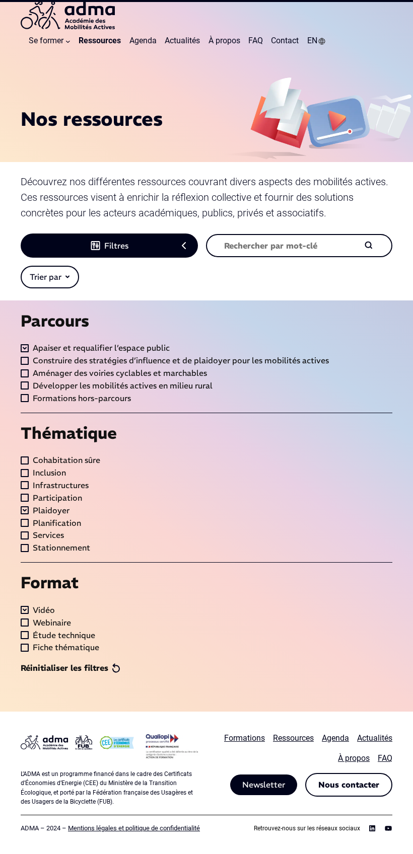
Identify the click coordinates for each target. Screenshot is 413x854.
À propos (354, 758)
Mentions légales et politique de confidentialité (134, 828)
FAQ (385, 758)
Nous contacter (348, 785)
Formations (244, 738)
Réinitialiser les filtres (64, 668)
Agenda (335, 738)
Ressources (293, 738)
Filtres (116, 246)
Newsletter (263, 785)
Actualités (374, 738)
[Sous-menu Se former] (68, 41)
